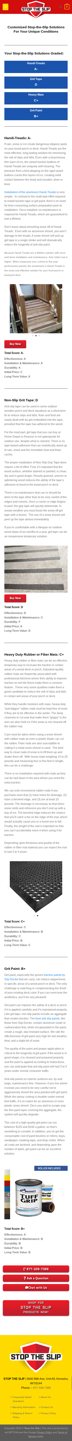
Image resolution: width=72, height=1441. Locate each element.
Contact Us (47, 1407)
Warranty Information (24, 1407)
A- (36, 69)
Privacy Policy (48, 1413)
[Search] (60, 6)
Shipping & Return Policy (23, 1415)
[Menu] (5, 7)
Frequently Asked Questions (22, 1399)
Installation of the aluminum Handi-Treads (30, 192)
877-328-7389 (42, 1387)
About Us (46, 1397)
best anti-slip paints (47, 1018)
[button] (8, 309)
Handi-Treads (36, 63)
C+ (36, 100)
